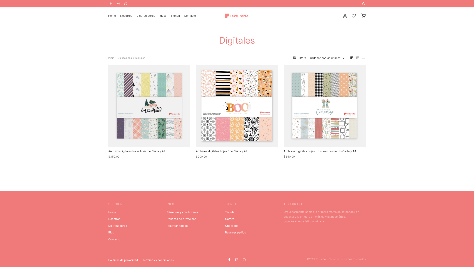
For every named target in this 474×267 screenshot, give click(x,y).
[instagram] (118, 3)
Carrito (229, 219)
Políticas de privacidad (181, 219)
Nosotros (126, 15)
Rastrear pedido (177, 226)
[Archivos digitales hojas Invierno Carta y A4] (149, 106)
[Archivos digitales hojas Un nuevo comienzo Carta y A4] (325, 106)
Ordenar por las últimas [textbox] (325, 58)
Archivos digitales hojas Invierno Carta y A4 (137, 151)
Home (112, 15)
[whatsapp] (125, 3)
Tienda (175, 15)
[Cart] (363, 16)
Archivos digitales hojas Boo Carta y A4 (222, 151)
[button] (149, 138)
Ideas (162, 15)
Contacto (190, 15)
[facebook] (110, 3)
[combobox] (327, 58)
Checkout (231, 226)
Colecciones (125, 57)
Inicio (111, 57)
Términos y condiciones (182, 212)
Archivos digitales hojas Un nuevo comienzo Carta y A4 (320, 151)
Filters (302, 58)
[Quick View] (157, 138)
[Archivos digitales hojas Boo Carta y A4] (237, 106)
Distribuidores (145, 15)
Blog (111, 232)
